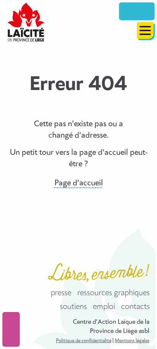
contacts (135, 306)
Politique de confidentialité (83, 341)
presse (61, 293)
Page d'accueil (78, 183)
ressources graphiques (113, 293)
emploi (104, 306)
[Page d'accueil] (26, 22)
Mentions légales (132, 341)
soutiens (73, 306)
